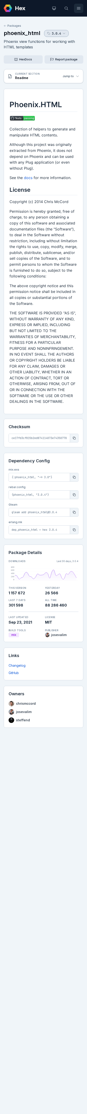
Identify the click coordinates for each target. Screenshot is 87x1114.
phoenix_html (22, 33)
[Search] (66, 8)
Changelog (17, 665)
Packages (14, 25)
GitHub (14, 673)
